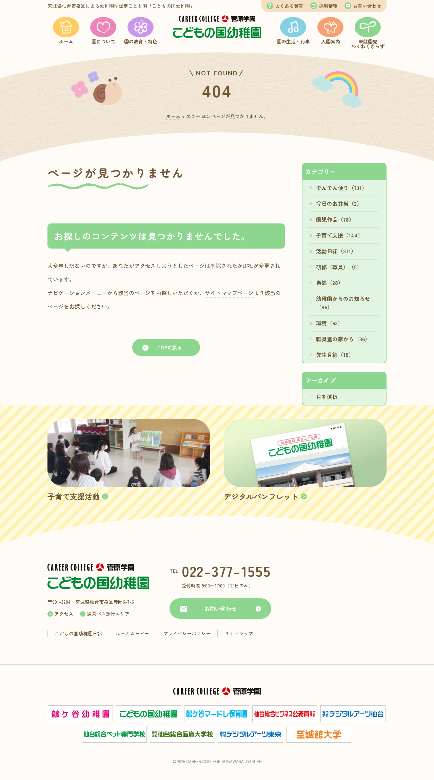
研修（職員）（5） (339, 267)
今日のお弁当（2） (339, 203)
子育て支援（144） (339, 235)
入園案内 (330, 41)
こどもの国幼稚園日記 (78, 633)
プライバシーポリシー (187, 633)
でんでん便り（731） (341, 188)
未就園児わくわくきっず (367, 44)
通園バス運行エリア (108, 613)
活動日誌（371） (336, 251)
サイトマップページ (229, 293)
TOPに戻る (169, 347)
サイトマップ (238, 633)
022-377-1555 (226, 570)
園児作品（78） (335, 219)
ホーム (66, 41)
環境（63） (329, 323)
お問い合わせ (367, 5)
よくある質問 (289, 5)
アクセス (63, 613)
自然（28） (329, 282)
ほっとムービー (132, 633)
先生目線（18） (335, 354)
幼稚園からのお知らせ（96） (343, 302)
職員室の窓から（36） (343, 339)
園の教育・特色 (140, 41)
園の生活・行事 (293, 41)
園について (103, 41)
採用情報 (328, 5)
